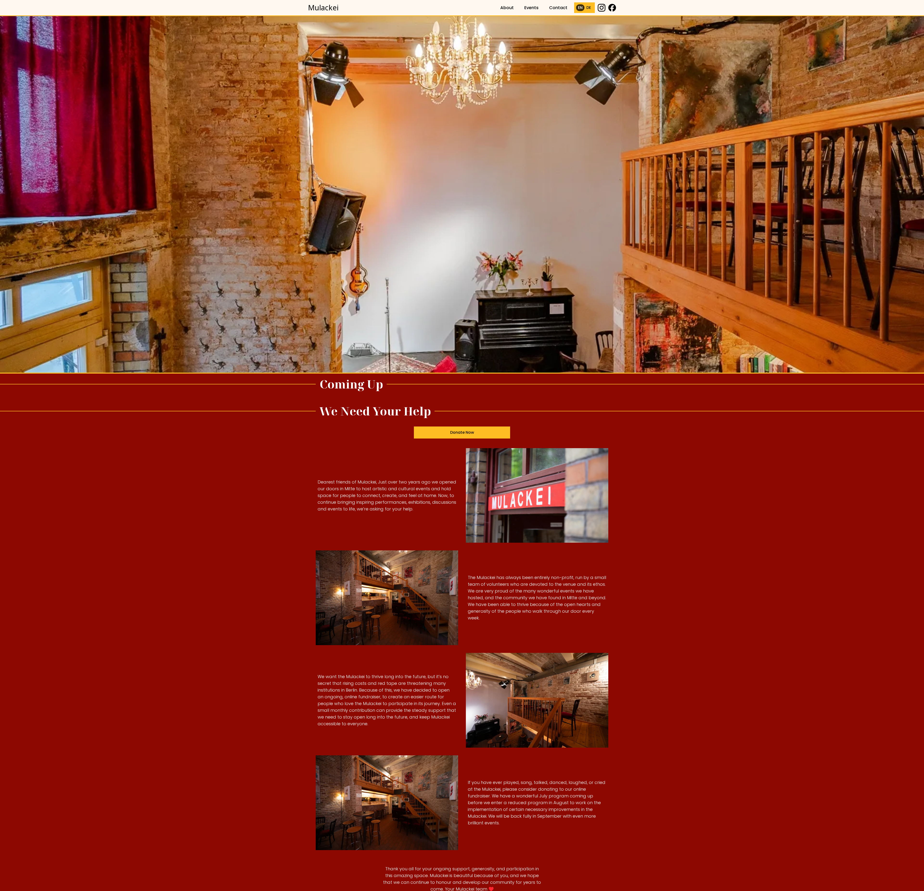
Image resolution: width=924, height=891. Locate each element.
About (507, 8)
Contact (558, 8)
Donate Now (462, 432)
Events (531, 8)
